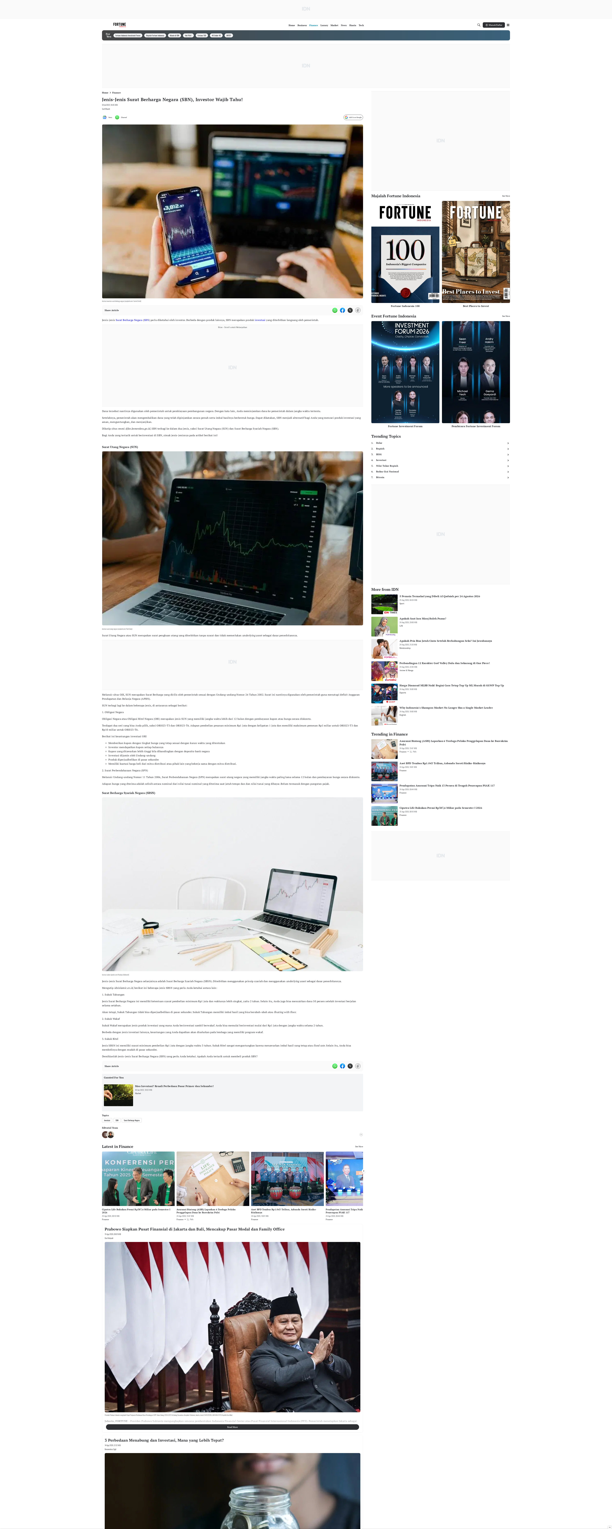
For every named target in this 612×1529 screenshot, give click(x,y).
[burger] (508, 25)
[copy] (358, 310)
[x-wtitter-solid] (350, 310)
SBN (146, 320)
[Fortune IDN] (120, 25)
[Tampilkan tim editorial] (361, 1135)
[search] (479, 25)
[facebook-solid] (342, 310)
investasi (260, 320)
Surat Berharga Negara (129, 320)
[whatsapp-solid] (334, 310)
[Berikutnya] (364, 1171)
